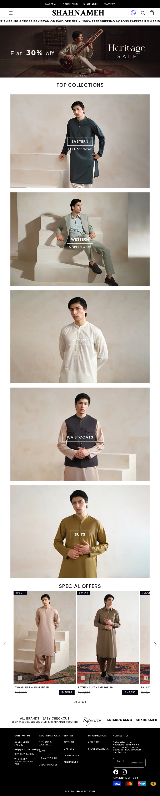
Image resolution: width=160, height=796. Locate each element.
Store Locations (98, 748)
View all (80, 702)
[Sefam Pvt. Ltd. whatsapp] (133, 13)
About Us (93, 742)
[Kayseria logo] (78, 13)
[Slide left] (4, 644)
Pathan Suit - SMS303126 (95, 687)
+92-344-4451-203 (23, 763)
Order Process (48, 764)
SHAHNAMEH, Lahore (21, 743)
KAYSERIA (50, 4)
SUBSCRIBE (137, 763)
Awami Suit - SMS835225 (32, 687)
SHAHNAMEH (90, 4)
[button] (10, 13)
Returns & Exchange (45, 743)
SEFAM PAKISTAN (85, 791)
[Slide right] (155, 644)
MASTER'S (109, 4)
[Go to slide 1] (80, 73)
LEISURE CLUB (70, 4)
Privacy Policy (48, 758)
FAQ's (42, 751)
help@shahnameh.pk (27, 749)
